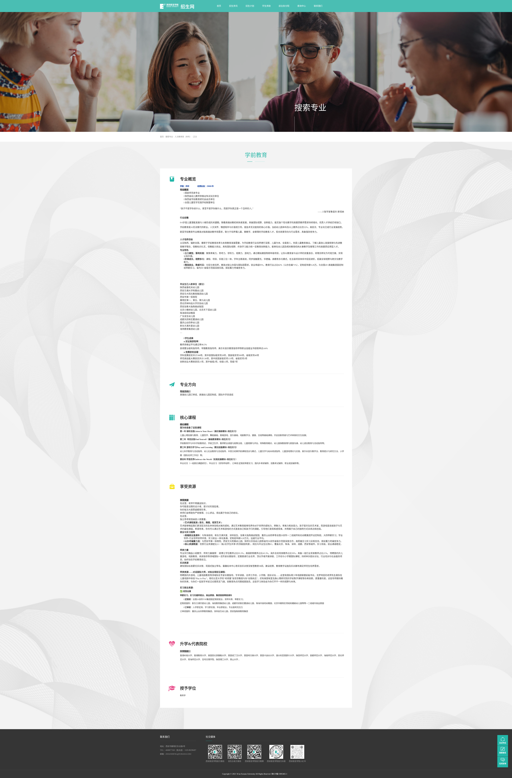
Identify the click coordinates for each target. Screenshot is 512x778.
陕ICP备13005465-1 (279, 774)
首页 (162, 137)
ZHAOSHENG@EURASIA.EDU (178, 754)
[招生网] (182, 6)
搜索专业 (169, 137)
